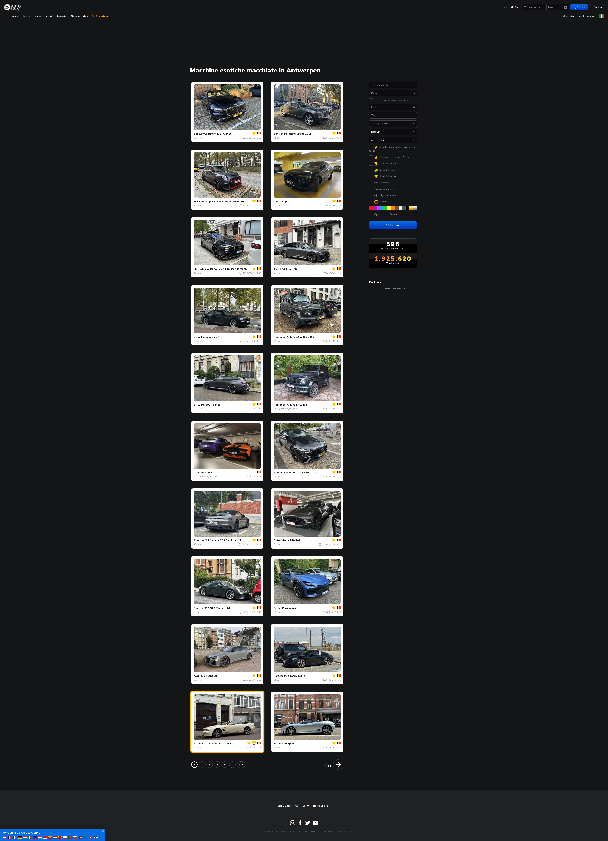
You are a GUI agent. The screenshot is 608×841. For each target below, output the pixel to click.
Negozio (61, 16)
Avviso (570, 16)
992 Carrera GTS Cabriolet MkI (223, 540)
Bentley (199, 133)
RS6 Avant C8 (288, 269)
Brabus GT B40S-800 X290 (230, 269)
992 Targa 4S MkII (295, 676)
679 (241, 764)
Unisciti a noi (43, 16)
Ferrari (278, 608)
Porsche (199, 540)
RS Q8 (284, 201)
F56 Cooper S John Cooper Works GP (221, 201)
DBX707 (295, 540)
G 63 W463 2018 (303, 337)
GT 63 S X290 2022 (305, 472)
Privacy (327, 831)
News (504, 7)
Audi (276, 201)
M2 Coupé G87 (210, 337)
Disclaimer (344, 831)
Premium (101, 16)
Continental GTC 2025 (218, 133)
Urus (212, 472)
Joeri (200, 137)
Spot (517, 7)
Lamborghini (201, 472)
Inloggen (589, 16)
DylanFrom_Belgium (287, 408)
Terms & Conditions (303, 831)
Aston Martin (282, 540)
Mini (196, 201)
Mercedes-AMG (203, 269)
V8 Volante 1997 (220, 743)
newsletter (321, 806)
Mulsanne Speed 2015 (297, 133)
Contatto (302, 806)
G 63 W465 (300, 404)
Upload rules (79, 16)
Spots (26, 16)
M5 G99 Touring (210, 404)
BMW (197, 337)
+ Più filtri (597, 7)
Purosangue (289, 608)
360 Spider (289, 743)
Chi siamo (284, 806)
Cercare (581, 7)
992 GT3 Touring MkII (217, 608)
